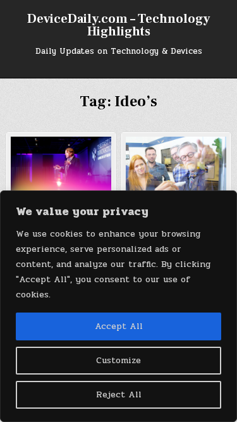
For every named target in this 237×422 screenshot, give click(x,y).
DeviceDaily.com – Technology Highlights (118, 25)
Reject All (119, 394)
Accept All (119, 326)
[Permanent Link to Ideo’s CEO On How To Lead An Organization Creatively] (176, 165)
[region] (118, 306)
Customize (118, 360)
